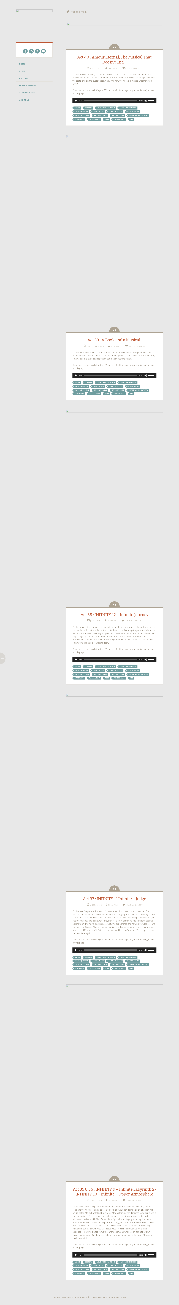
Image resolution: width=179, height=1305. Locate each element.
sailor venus (118, 115)
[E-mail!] (43, 51)
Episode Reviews (27, 85)
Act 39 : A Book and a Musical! (114, 340)
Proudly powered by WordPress (70, 1297)
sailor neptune (82, 115)
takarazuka (94, 119)
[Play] (76, 100)
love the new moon (106, 108)
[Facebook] (25, 51)
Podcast (23, 78)
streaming (80, 119)
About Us (24, 100)
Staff (22, 71)
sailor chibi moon (128, 108)
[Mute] (145, 100)
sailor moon (133, 112)
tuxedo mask (120, 119)
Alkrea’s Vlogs (27, 93)
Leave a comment (133, 68)
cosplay (88, 108)
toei (107, 119)
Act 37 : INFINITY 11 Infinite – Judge (114, 898)
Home (22, 64)
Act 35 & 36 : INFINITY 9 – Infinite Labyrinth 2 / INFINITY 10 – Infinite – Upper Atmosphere (114, 1192)
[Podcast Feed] (37, 51)
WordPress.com (117, 1297)
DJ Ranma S (113, 68)
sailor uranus (100, 115)
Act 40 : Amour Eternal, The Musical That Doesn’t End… (114, 60)
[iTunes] (31, 51)
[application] (114, 100)
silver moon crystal (138, 115)
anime (77, 108)
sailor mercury (116, 112)
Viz (131, 119)
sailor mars (98, 112)
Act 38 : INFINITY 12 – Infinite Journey (114, 614)
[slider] (151, 100)
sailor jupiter (81, 112)
